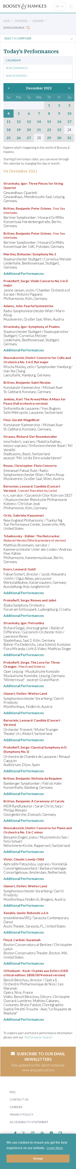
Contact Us (19, 1099)
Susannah (33, 940)
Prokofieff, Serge (16, 281)
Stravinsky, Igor (15, 183)
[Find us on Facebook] (15, 1132)
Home (6, 20)
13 (29, 122)
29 (49, 138)
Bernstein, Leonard (17, 486)
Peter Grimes (41, 208)
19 (19, 130)
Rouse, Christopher (18, 465)
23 (59, 130)
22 (49, 130)
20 (29, 130)
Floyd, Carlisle (14, 940)
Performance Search (38, 1037)
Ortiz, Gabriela (14, 515)
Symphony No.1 (44, 254)
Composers (21, 20)
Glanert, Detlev (15, 693)
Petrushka (36, 623)
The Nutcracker (48, 536)
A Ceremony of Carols (47, 801)
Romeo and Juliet (43, 600)
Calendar (38, 20)
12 (19, 122)
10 (69, 114)
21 (39, 130)
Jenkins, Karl (12, 399)
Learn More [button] (55, 1148)
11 (8, 122)
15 (49, 122)
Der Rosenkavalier (43, 436)
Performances (17, 68)
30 (59, 138)
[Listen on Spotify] (51, 1132)
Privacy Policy (21, 1114)
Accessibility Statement (29, 1122)
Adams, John (12, 306)
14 (39, 122)
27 (29, 138)
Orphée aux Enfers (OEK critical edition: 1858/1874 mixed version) (35, 973)
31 (69, 138)
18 (8, 130)
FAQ (12, 1092)
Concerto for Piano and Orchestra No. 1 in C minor (37, 830)
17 (69, 122)
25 (8, 138)
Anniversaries (16, 75)
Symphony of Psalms (44, 326)
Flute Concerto (45, 465)
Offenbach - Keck (16, 971)
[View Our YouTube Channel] (42, 1132)
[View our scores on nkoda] (60, 1132)
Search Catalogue (13, 27)
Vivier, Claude (13, 859)
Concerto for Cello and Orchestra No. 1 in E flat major (37, 360)
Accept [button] (38, 1158)
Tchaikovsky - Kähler (19, 536)
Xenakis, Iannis (14, 913)
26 (19, 138)
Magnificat (32, 420)
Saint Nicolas (41, 382)
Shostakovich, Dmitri (19, 358)
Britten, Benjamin (16, 208)
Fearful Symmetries (39, 306)
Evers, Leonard (14, 569)
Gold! (32, 569)
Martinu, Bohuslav (17, 254)
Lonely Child (35, 859)
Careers (16, 1107)
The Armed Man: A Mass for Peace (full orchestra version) (34, 401)
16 (59, 122)
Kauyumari (35, 515)
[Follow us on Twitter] (24, 1132)
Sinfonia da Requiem (46, 778)
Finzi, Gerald (12, 420)
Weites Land (37, 693)
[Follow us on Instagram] (32, 1132)
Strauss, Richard (15, 436)
